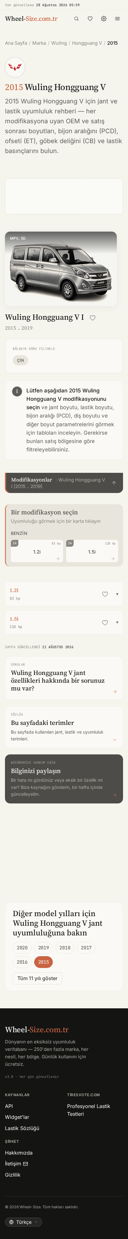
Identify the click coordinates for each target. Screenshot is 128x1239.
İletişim (13, 1163)
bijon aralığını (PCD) (87, 131)
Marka (39, 43)
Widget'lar (17, 1117)
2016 (22, 962)
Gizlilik (13, 1175)
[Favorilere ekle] (92, 317)
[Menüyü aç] (117, 18)
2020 (22, 948)
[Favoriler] (90, 18)
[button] (64, 483)
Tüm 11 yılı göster (37, 978)
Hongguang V (87, 43)
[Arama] (76, 18)
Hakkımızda (19, 1153)
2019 (43, 948)
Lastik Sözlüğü (22, 1128)
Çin (20, 360)
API (9, 1106)
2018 (64, 948)
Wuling (59, 43)
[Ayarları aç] (103, 18)
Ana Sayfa (16, 43)
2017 (86, 948)
